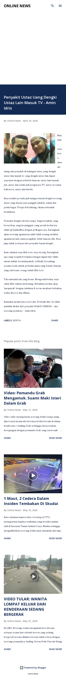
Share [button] (54, 320)
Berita (17, 320)
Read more (55, 437)
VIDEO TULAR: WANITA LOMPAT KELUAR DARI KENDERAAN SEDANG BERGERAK (25, 606)
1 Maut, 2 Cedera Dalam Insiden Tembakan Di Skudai (31, 501)
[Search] (52, 6)
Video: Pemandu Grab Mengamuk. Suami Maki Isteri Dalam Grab (32, 398)
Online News (17, 5)
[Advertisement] (33, 50)
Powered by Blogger (35, 667)
